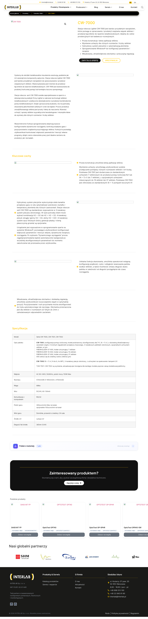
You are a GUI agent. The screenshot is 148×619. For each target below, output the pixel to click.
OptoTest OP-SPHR (97, 527)
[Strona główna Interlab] (23, 577)
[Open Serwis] (111, 7)
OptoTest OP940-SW (132, 527)
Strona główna (14, 13)
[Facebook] (15, 604)
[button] (65, 24)
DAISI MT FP (16, 527)
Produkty (25, 13)
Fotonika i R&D (38, 13)
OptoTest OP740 (49, 527)
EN (135, 2)
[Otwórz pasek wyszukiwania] (142, 7)
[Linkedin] (11, 604)
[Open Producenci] (86, 7)
